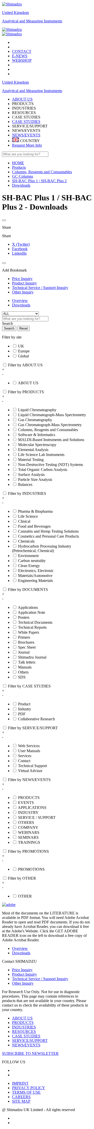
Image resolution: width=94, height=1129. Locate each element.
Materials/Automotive (35, 575)
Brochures (26, 642)
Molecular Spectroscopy (37, 445)
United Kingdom (15, 12)
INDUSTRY (28, 812)
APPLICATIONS (32, 807)
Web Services (29, 746)
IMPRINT (20, 1083)
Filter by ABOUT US (25, 365)
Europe (24, 351)
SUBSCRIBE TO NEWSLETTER (30, 1053)
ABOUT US (28, 383)
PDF (22, 714)
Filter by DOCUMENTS (28, 589)
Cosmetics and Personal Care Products (48, 536)
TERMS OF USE (26, 1092)
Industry (24, 709)
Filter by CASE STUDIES (29, 686)
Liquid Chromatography (37, 410)
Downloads (21, 305)
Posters (23, 617)
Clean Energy (29, 566)
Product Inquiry (24, 974)
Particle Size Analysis (35, 479)
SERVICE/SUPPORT (30, 1040)
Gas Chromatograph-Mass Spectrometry (50, 425)
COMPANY (28, 827)
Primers (24, 637)
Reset (23, 328)
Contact (24, 761)
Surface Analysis (31, 474)
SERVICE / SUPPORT (37, 817)
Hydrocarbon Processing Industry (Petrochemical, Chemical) (41, 548)
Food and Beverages (34, 526)
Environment (28, 556)
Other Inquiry (23, 983)
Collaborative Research (36, 719)
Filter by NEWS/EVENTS (29, 780)
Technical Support (32, 766)
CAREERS (21, 1097)
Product (24, 704)
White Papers (28, 632)
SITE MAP (21, 1101)
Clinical (24, 521)
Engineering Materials (35, 580)
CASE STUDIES (26, 121)
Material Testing (31, 459)
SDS (22, 677)
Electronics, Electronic (36, 570)
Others (23, 672)
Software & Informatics (36, 435)
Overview (20, 300)
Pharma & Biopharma (35, 511)
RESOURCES (24, 1031)
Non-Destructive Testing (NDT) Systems (50, 464)
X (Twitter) (21, 244)
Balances (25, 484)
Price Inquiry (22, 970)
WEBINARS (28, 832)
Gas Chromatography (35, 420)
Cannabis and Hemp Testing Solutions (48, 531)
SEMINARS (28, 837)
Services (24, 756)
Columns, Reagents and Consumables (48, 430)
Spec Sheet (27, 647)
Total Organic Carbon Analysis (42, 469)
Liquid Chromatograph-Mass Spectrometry (52, 415)
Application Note (31, 612)
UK (21, 346)
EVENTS (26, 802)
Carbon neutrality (32, 561)
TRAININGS (29, 842)
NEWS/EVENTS (26, 135)
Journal (24, 652)
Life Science (28, 516)
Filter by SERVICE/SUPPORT (33, 728)
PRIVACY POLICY (28, 1088)
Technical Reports (32, 627)
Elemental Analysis (33, 450)
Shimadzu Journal (32, 657)
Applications (28, 607)
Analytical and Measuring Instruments (32, 21)
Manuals (25, 667)
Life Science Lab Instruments (41, 454)
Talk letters (26, 662)
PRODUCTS (29, 797)
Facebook (20, 249)
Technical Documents (35, 622)
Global (23, 356)
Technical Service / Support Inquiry (40, 979)
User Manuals (29, 751)
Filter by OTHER (22, 878)
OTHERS (26, 822)
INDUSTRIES (24, 1027)
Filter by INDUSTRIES (27, 493)
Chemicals (26, 541)
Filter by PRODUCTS (26, 392)
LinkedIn (19, 253)
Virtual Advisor (30, 771)
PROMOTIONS (31, 869)
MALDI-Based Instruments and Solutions (51, 440)
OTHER (25, 896)
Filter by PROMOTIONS (28, 851)
